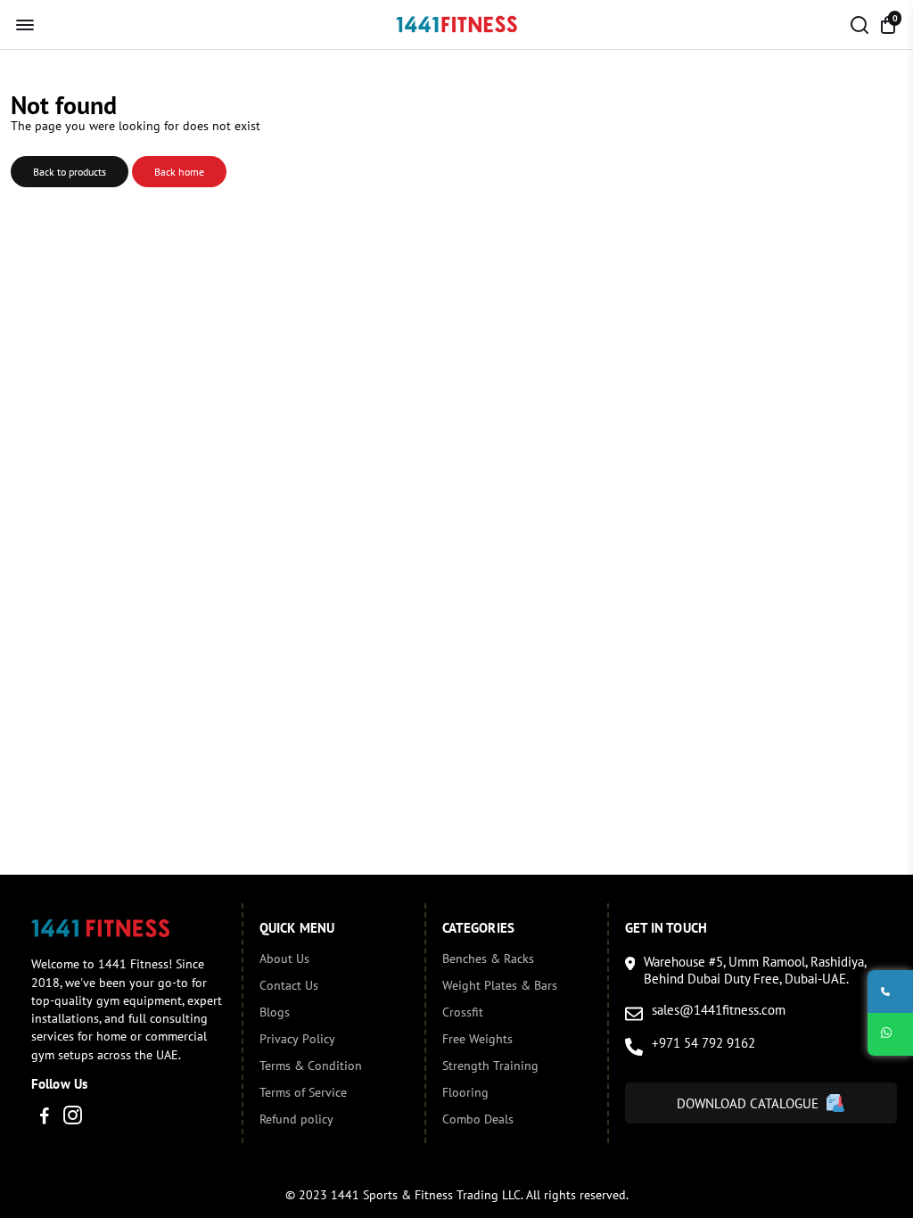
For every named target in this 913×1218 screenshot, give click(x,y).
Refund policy (296, 1119)
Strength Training (490, 1066)
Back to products (69, 171)
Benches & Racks (488, 959)
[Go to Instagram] (73, 1117)
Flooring (465, 1092)
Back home (179, 171)
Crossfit (462, 1012)
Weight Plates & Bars (499, 985)
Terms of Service (303, 1092)
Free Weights (477, 1039)
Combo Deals (478, 1119)
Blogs (274, 1012)
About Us (284, 959)
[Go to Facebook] (44, 1117)
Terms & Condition (310, 1066)
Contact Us (288, 985)
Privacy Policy (297, 1039)
